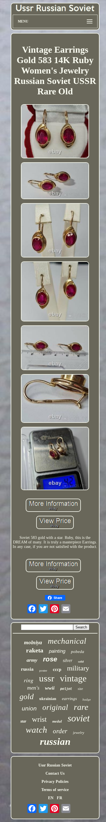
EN (50, 798)
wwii (50, 688)
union (29, 708)
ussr (46, 678)
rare (81, 707)
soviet (79, 718)
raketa (34, 650)
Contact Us (55, 773)
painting (57, 651)
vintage (73, 678)
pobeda (77, 651)
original (55, 707)
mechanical (67, 640)
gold (27, 696)
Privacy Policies (55, 781)
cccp (57, 669)
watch (36, 730)
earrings (69, 698)
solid (81, 661)
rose (50, 659)
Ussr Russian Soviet (55, 765)
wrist (39, 719)
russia (27, 669)
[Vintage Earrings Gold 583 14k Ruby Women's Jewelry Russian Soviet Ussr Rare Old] (55, 132)
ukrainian (47, 699)
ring (28, 680)
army (32, 660)
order (60, 731)
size (80, 689)
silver (67, 660)
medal (57, 721)
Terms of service (55, 790)
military (78, 668)
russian (55, 741)
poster (43, 670)
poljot (66, 689)
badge (87, 699)
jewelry (78, 732)
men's (33, 688)
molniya (33, 642)
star (23, 721)
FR (59, 798)
